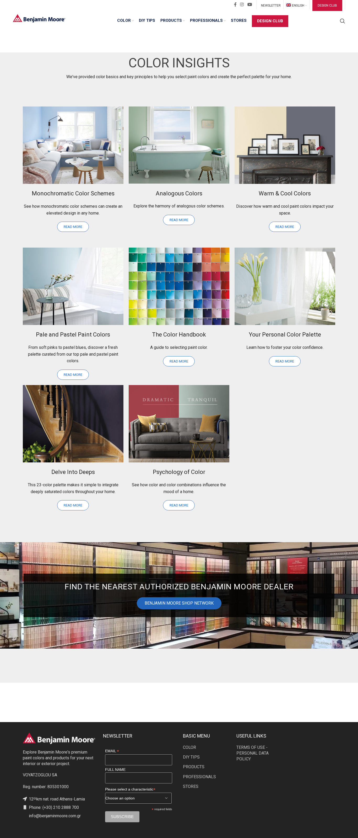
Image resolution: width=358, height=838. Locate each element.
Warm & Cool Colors (285, 193)
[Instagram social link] (242, 5)
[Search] (342, 21)
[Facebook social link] (235, 5)
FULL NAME (115, 769)
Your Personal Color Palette (285, 334)
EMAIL (112, 751)
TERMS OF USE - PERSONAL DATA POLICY (252, 753)
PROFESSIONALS (199, 776)
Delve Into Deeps (73, 472)
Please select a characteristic (130, 789)
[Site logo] (39, 17)
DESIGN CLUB (327, 5)
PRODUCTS (193, 766)
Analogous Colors (179, 193)
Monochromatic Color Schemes (73, 193)
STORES (190, 786)
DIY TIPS (191, 757)
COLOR (189, 747)
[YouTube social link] (250, 5)
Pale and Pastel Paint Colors (73, 334)
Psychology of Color (179, 472)
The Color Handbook (179, 334)
